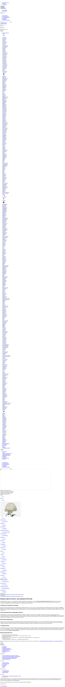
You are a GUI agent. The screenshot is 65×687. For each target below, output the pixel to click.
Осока (3, 290)
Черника (3, 413)
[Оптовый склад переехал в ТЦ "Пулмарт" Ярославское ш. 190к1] (12, 594)
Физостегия (4, 383)
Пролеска (4, 310)
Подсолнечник (5, 306)
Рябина (3, 325)
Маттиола (4, 563)
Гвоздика (4, 112)
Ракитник (4, 314)
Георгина (4, 116)
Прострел (4, 312)
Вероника (4, 105)
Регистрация (4, 4)
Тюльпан (4, 376)
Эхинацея (4, 435)
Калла (3, 182)
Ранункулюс (4, 559)
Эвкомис (3, 424)
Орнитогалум (4, 288)
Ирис (3, 500)
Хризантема (4, 402)
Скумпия (4, 341)
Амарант (3, 48)
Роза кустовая (4, 321)
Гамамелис (4, 108)
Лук (3, 248)
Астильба (4, 68)
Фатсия (3, 380)
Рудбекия (4, 323)
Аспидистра (4, 64)
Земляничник (4, 165)
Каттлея (3, 189)
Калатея (3, 176)
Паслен (3, 295)
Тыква (3, 372)
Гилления (4, 121)
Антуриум (4, 55)
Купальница (4, 224)
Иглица (3, 167)
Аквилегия (4, 42)
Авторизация (4, 10)
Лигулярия (4, 240)
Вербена (3, 103)
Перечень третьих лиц (6, 659)
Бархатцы (4, 77)
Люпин (3, 251)
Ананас (3, 50)
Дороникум (4, 156)
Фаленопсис (4, 378)
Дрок (3, 160)
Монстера (4, 270)
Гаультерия (4, 110)
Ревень (3, 317)
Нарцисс (3, 279)
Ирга (3, 171)
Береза (3, 83)
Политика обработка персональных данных (10, 657)
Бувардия (4, 90)
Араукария (4, 57)
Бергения (4, 81)
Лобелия (3, 244)
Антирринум (4, 53)
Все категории (4, 15)
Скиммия (4, 339)
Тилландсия (4, 365)
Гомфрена (4, 136)
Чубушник (4, 418)
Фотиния (4, 391)
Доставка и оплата (5, 2)
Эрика (3, 429)
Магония (4, 253)
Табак (3, 363)
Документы (2, 653)
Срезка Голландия (5, 16)
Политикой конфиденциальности (47, 641)
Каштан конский (5, 193)
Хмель (3, 398)
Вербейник (4, 101)
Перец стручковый (5, 299)
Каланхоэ (4, 174)
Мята (3, 275)
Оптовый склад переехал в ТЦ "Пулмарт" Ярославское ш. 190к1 (11, 596)
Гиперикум (4, 125)
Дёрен (3, 152)
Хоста (3, 400)
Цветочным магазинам (6, 455)
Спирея (3, 354)
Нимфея (3, 284)
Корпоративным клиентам (7, 453)
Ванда (3, 94)
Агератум (4, 39)
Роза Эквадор (4, 18)
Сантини (4, 334)
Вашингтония (4, 97)
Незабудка (4, 281)
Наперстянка (4, 277)
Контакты (4, 3)
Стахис (3, 358)
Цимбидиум (4, 407)
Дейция (3, 149)
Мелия (3, 262)
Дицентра (4, 154)
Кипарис (3, 200)
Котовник (4, 215)
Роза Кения (4, 19)
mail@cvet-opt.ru (5, 672)
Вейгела (3, 99)
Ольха (3, 286)
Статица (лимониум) (6, 356)
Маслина (4, 259)
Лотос (3, 246)
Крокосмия (4, 220)
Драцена (3, 158)
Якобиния (4, 440)
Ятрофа (3, 442)
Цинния (3, 409)
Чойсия (3, 416)
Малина (3, 257)
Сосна (3, 350)
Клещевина (4, 207)
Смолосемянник (5, 345)
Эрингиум (4, 431)
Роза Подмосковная (5, 17)
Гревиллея (4, 143)
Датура (3, 147)
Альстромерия (4, 46)
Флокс (3, 387)
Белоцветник (4, 79)
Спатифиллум (4, 352)
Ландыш (3, 231)
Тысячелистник (5, 374)
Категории (2, 660)
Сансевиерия (4, 332)
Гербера (3, 542)
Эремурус (4, 427)
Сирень (3, 336)
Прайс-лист (4, 457)
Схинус (3, 361)
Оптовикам (4, 456)
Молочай (4, 268)
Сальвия (3, 328)
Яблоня (3, 438)
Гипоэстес (4, 127)
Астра (3, 70)
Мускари (4, 273)
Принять (2, 643)
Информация (2, 644)
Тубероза (4, 369)
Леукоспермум (5, 237)
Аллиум (3, 44)
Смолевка (4, 343)
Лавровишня (4, 229)
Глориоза (4, 134)
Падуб (3, 292)
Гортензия (4, 549)
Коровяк (3, 213)
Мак (3, 255)
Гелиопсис (4, 114)
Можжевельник (5, 266)
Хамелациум (4, 396)
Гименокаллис (4, 123)
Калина (3, 180)
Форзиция (4, 389)
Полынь (3, 308)
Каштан (3, 191)
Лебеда (3, 235)
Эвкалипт (4, 422)
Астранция (4, 72)
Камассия (4, 185)
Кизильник (4, 196)
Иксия (3, 169)
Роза (3, 319)
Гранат (3, 141)
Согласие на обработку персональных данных (10, 655)
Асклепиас (4, 61)
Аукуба (3, 75)
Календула (4, 178)
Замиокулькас (4, 163)
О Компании (4, 451)
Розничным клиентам (6, 454)
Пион (3, 303)
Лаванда (3, 226)
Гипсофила (4, 130)
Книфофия (4, 209)
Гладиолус (4, 132)
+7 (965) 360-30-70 (3, 22)
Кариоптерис (4, 187)
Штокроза (4, 420)
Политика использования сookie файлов (9, 658)
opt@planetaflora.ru (3, 23)
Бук (3, 92)
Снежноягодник (5, 347)
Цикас (3, 405)
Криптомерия (4, 218)
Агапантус (4, 37)
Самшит (3, 330)
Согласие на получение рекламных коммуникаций (11, 656)
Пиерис (3, 301)
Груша (3, 145)
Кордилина (4, 211)
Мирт (3, 264)
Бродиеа (3, 88)
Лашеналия (4, 233)
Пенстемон (4, 297)
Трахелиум (4, 367)
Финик (3, 385)
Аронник (4, 59)
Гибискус (4, 119)
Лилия (3, 242)
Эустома (3, 433)
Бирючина (4, 86)
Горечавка (4, 138)
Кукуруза (4, 222)
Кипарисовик (4, 204)
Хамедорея (4, 394)
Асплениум (4, 66)
